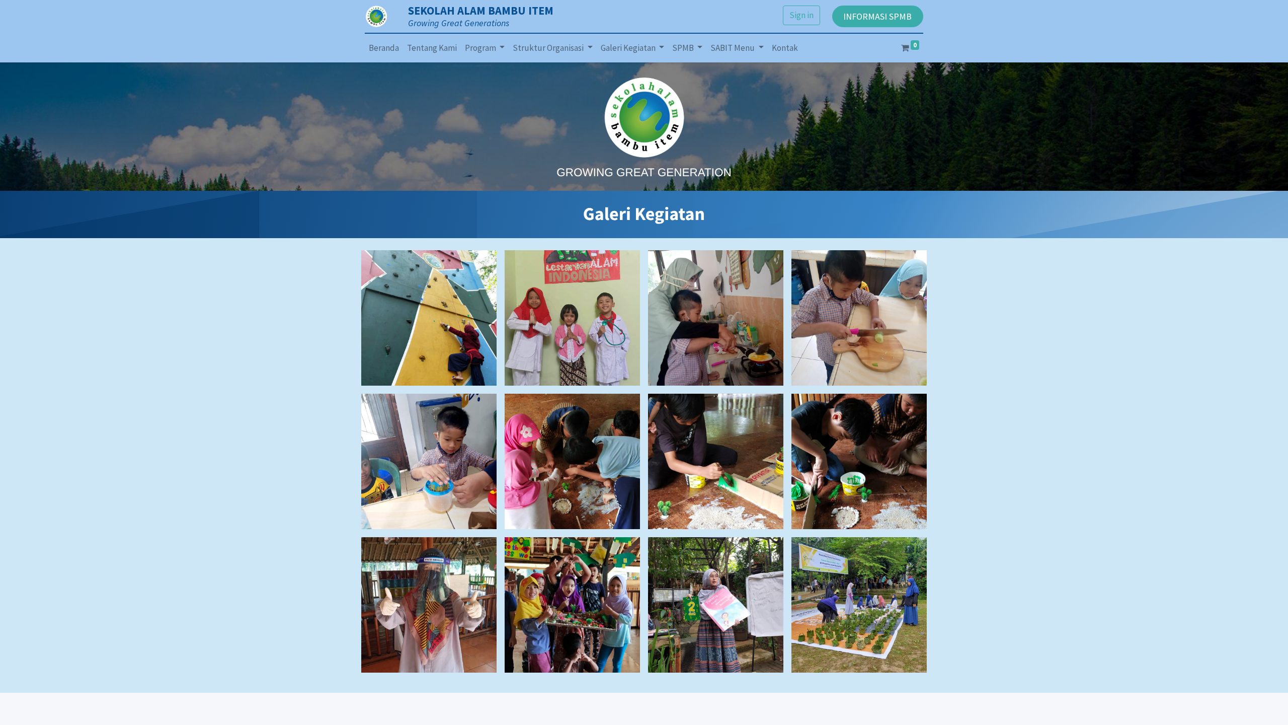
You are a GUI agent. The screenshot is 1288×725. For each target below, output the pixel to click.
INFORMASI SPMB (877, 16)
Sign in (801, 15)
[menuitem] (384, 48)
